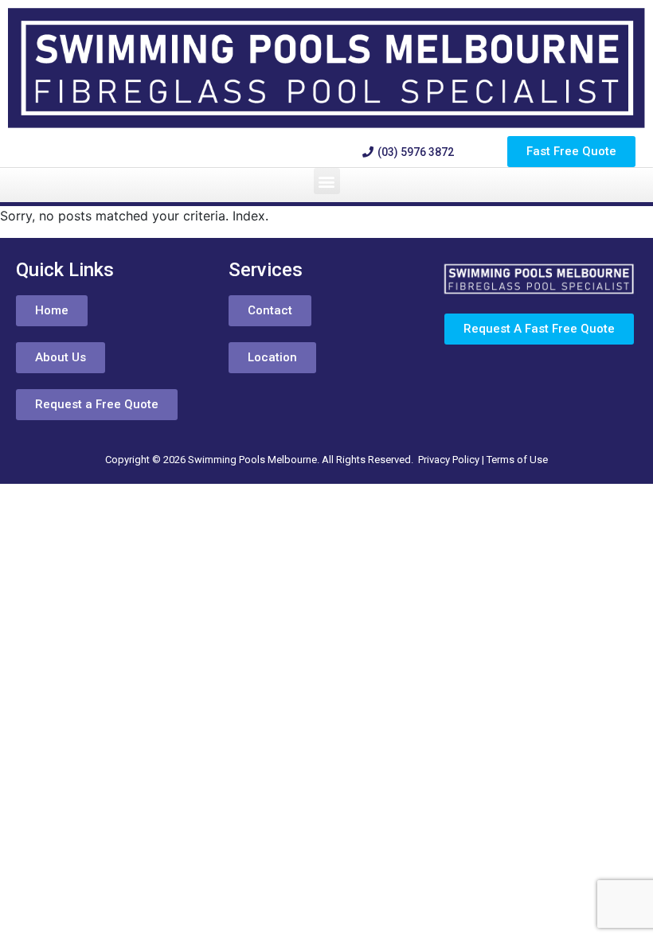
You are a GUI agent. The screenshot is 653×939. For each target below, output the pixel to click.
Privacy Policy (448, 460)
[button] (327, 181)
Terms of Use (517, 460)
